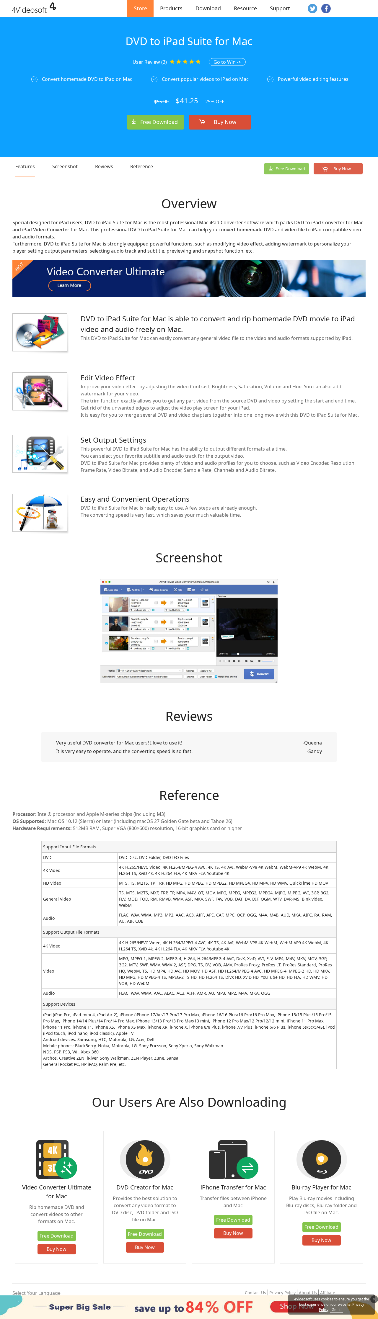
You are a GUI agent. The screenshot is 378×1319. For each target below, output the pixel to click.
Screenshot (65, 166)
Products (171, 8)
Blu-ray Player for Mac (321, 1187)
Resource (245, 8)
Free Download (159, 121)
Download (208, 8)
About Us (308, 1292)
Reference (141, 166)
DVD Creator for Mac (144, 1187)
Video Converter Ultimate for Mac (56, 1191)
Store (140, 8)
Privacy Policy (282, 1292)
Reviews (104, 166)
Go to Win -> (227, 62)
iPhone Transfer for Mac (233, 1187)
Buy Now (225, 121)
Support (280, 8)
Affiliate (327, 1292)
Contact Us (255, 1292)
